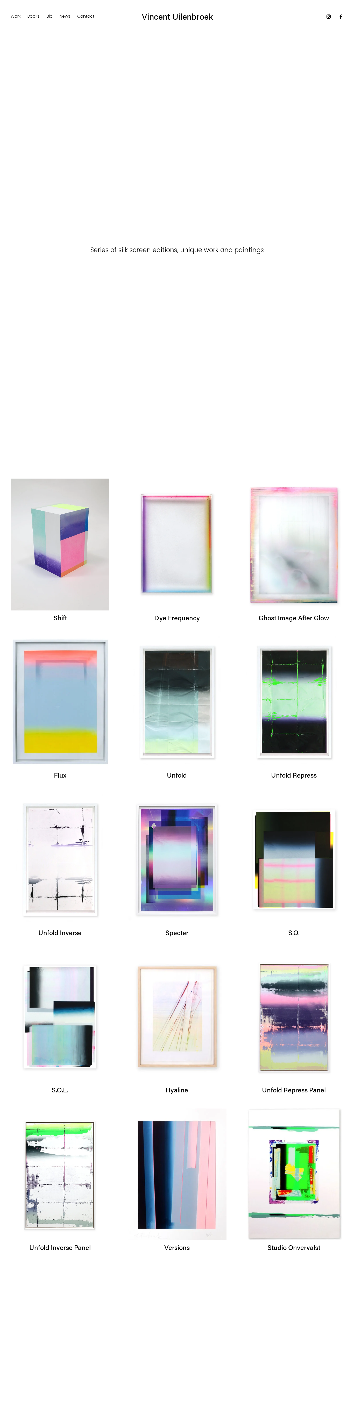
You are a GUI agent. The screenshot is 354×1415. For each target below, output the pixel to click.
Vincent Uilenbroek (177, 16)
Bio (50, 16)
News (65, 16)
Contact (85, 16)
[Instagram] (328, 16)
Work (15, 16)
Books (33, 16)
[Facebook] (340, 16)
